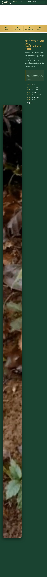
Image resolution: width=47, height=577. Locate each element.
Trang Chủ (15, 1)
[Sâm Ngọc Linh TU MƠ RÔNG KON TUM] (6, 2)
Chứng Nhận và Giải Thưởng (31, 1)
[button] (36, 1)
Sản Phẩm (21, 1)
